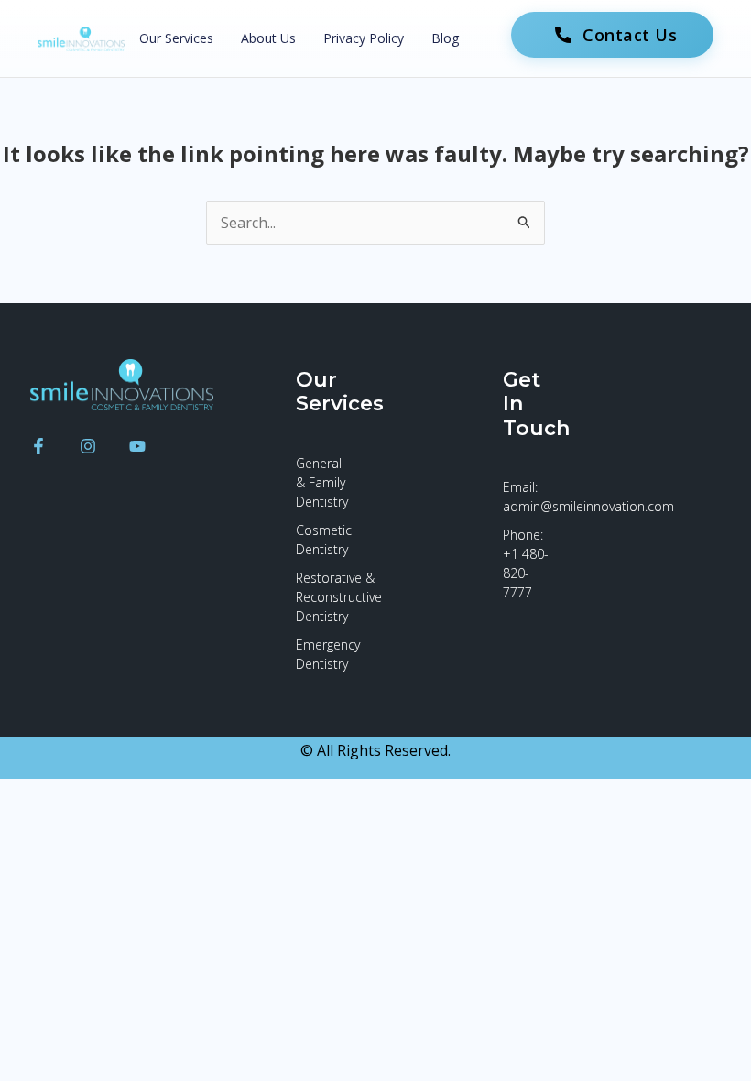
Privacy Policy (363, 38)
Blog (445, 38)
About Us (268, 38)
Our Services (176, 38)
